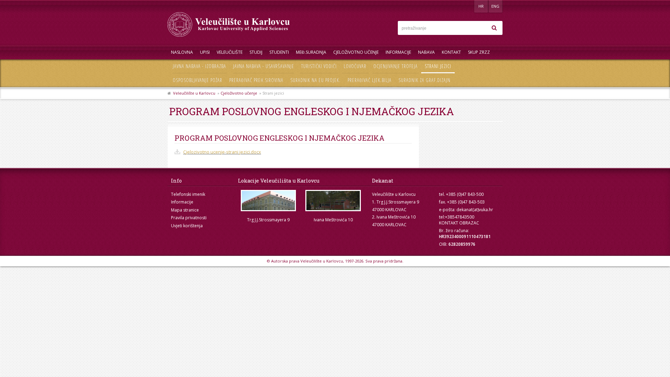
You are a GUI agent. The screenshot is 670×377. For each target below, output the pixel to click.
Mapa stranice (185, 210)
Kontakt (451, 52)
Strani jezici (438, 66)
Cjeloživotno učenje (356, 52)
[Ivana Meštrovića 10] (333, 200)
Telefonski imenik (188, 194)
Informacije (398, 52)
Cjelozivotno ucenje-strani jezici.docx (222, 152)
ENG (495, 6)
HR (481, 6)
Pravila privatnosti (189, 218)
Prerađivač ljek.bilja (370, 80)
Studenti (279, 52)
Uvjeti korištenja (187, 226)
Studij (256, 52)
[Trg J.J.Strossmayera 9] (268, 200)
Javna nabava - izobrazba (199, 66)
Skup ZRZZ (479, 52)
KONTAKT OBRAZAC (459, 223)
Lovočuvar (355, 66)
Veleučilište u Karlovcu (194, 93)
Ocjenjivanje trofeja (395, 66)
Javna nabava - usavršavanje (263, 66)
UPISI (205, 52)
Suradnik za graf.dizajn (425, 80)
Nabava (426, 52)
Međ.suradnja (311, 52)
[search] (494, 27)
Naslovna (182, 52)
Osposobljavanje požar (197, 80)
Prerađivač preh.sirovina (256, 80)
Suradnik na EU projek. (315, 80)
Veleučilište (230, 52)
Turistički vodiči (319, 66)
